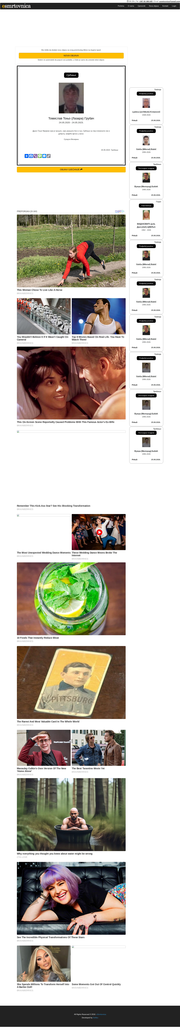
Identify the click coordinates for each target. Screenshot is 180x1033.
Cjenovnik (141, 6)
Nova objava (154, 6)
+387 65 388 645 (145, 1)
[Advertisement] (71, 29)
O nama (131, 6)
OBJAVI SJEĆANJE (70, 169)
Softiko (95, 1018)
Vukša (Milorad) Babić (146, 149)
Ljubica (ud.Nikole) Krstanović (146, 112)
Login (174, 6)
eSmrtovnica (101, 1014)
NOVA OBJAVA (71, 55)
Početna (121, 6)
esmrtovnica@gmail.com (169, 1)
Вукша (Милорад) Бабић (146, 186)
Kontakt (165, 6)
